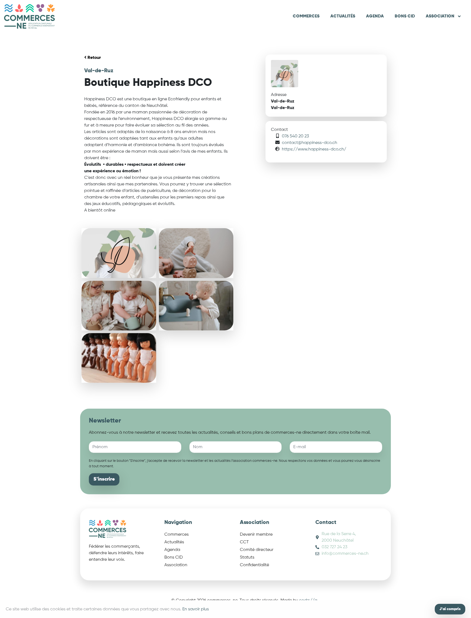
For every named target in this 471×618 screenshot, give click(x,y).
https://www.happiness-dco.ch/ (314, 149)
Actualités (342, 16)
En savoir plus (195, 609)
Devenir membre (256, 534)
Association (440, 16)
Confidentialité (254, 565)
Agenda (375, 16)
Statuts (247, 557)
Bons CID (405, 16)
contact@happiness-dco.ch (309, 143)
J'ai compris (450, 609)
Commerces (306, 16)
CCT (244, 542)
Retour (93, 58)
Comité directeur (256, 550)
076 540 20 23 (295, 136)
